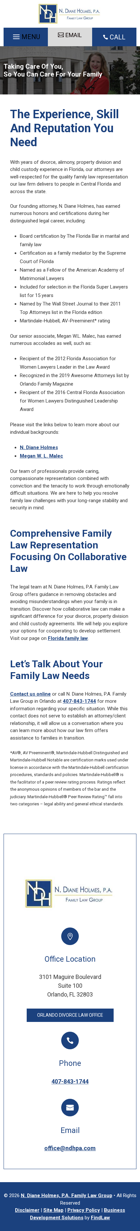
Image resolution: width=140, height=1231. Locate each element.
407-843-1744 (79, 701)
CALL (117, 37)
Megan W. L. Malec (41, 456)
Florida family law (68, 638)
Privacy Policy (83, 1210)
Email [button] (73, 35)
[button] (25, 35)
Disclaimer (27, 1210)
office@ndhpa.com (70, 1148)
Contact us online (30, 694)
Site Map (53, 1210)
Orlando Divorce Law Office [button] (70, 1015)
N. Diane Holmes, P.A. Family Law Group (66, 1195)
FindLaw (100, 1218)
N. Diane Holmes (39, 447)
